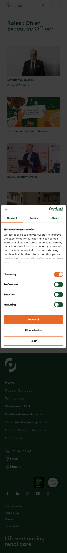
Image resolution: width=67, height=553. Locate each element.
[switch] (58, 284)
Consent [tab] (12, 218)
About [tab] (55, 218)
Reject (33, 340)
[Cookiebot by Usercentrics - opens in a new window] (49, 209)
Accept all (33, 319)
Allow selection (33, 330)
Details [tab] (33, 218)
